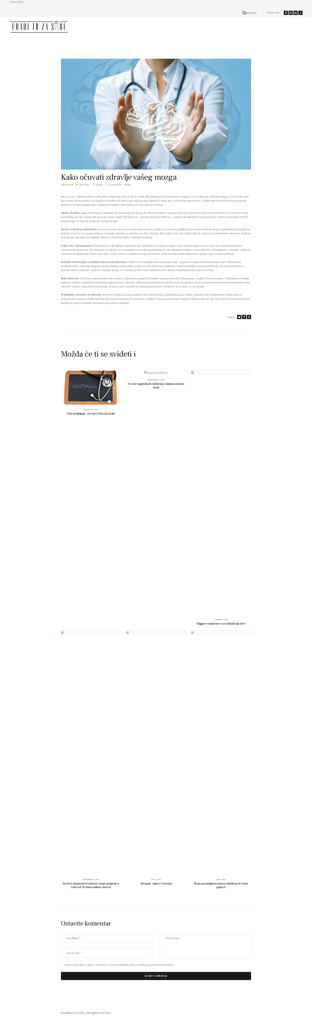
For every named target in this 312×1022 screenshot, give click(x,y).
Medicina (68, 185)
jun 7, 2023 (221, 879)
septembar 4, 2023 (156, 380)
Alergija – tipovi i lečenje (156, 883)
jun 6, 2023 (156, 879)
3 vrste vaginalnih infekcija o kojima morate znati (156, 385)
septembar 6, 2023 (91, 879)
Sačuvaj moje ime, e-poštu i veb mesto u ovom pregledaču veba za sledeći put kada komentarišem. (119, 964)
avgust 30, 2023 (91, 410)
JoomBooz (67, 1013)
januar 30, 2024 (221, 620)
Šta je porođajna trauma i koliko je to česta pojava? (221, 885)
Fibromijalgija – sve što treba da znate (91, 413)
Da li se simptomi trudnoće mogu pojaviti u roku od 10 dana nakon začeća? (91, 885)
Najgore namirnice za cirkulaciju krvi (221, 624)
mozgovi (72, 196)
